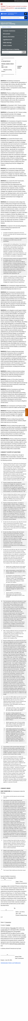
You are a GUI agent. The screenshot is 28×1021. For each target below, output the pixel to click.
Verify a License (7, 45)
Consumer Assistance (9, 31)
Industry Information (8, 37)
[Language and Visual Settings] (25, 13)
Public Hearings (7, 42)
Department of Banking (6, 27)
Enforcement (6, 34)
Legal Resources (7, 39)
